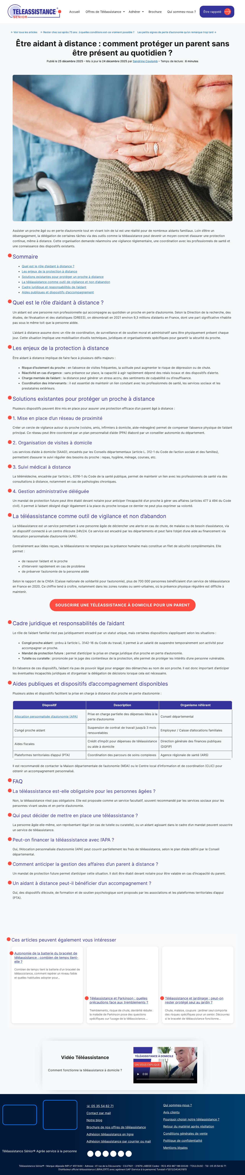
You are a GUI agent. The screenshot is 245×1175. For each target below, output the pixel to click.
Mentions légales (175, 1148)
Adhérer (136, 12)
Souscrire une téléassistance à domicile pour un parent (122, 605)
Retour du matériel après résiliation (188, 1126)
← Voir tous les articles (24, 32)
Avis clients (171, 1112)
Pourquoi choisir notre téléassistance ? (191, 1119)
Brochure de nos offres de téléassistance (116, 1127)
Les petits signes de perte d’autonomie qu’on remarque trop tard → (176, 32)
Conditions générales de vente (185, 1133)
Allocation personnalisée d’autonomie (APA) (46, 716)
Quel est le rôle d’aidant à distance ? (48, 266)
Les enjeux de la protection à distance (49, 271)
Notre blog (94, 1120)
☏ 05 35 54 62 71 (100, 1106)
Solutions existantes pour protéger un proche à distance (63, 277)
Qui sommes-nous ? (177, 1105)
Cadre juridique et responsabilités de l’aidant (54, 287)
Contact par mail (99, 1113)
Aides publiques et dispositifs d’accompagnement (58, 292)
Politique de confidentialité (182, 1140)
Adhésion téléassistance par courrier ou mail (119, 1141)
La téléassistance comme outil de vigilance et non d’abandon (66, 282)
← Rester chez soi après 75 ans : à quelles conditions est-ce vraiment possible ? (87, 32)
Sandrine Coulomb (145, 61)
